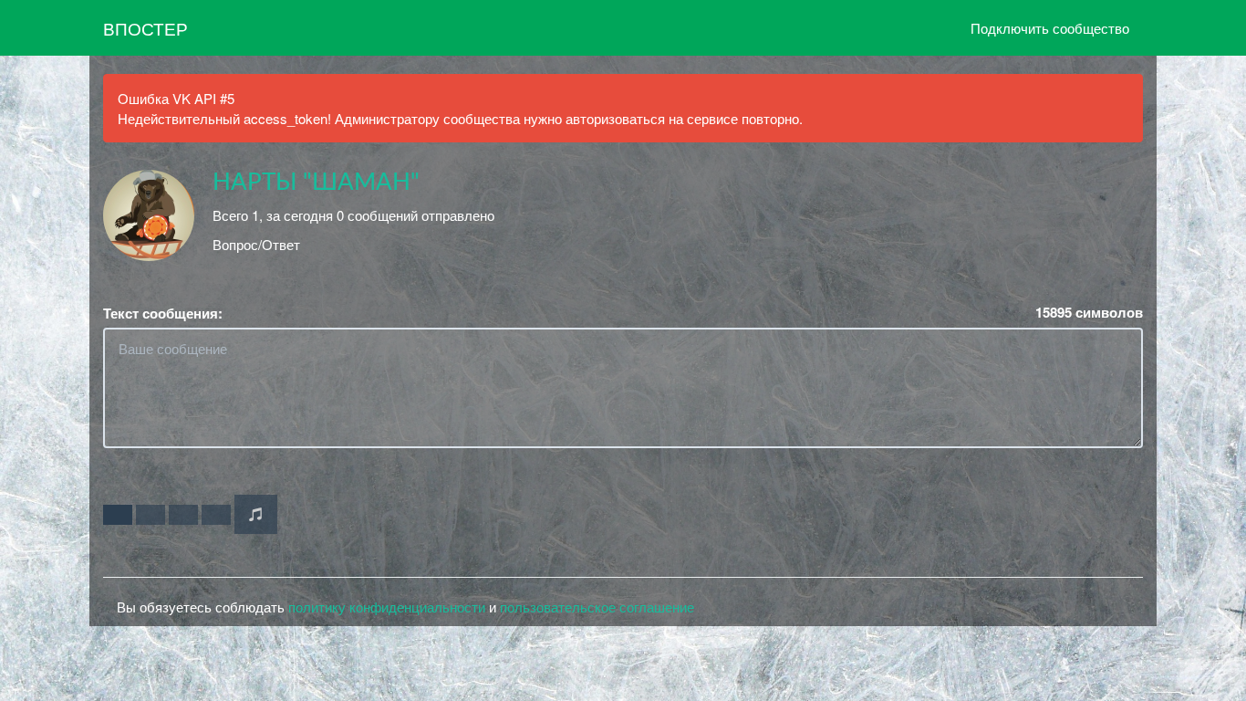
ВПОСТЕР (145, 28)
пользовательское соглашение (597, 606)
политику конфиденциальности (386, 606)
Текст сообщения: (163, 313)
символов (1089, 312)
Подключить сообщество (1050, 27)
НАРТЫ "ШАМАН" (316, 182)
